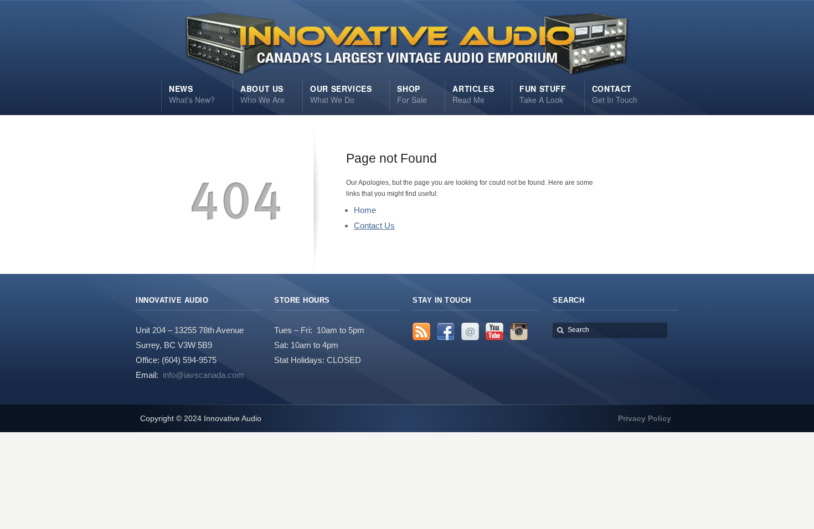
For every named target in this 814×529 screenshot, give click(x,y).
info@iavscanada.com (203, 375)
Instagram (519, 331)
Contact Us (374, 225)
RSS (421, 331)
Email (470, 331)
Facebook (446, 331)
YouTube (494, 331)
